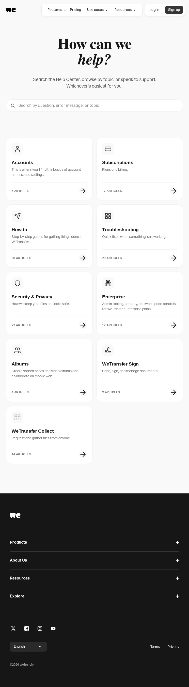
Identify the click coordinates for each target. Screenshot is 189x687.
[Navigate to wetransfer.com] (15, 515)
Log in (154, 10)
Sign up (174, 10)
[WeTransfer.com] (11, 10)
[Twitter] (13, 629)
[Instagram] (39, 629)
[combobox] (94, 105)
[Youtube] (53, 629)
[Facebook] (26, 629)
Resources (123, 10)
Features (54, 10)
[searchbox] (94, 105)
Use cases (95, 10)
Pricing (75, 10)
